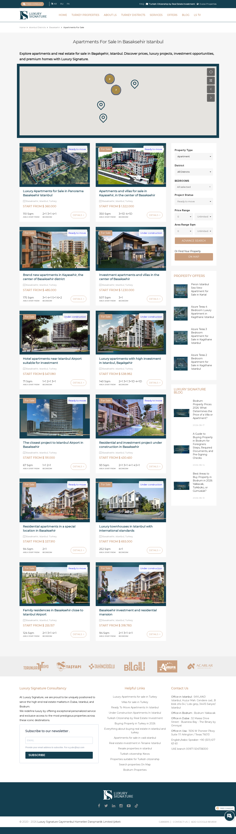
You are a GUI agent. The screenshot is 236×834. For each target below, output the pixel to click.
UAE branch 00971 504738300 (189, 748)
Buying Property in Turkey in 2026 (135, 723)
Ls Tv (197, 15)
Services (156, 15)
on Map (193, 256)
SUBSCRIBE (37, 755)
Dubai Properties (208, 4)
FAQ (141, 4)
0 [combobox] (178, 216)
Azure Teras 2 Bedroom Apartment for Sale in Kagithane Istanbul (201, 361)
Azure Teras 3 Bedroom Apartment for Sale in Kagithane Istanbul (201, 336)
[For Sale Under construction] (131, 248)
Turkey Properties (85, 15)
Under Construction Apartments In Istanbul (135, 712)
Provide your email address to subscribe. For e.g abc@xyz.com (54, 747)
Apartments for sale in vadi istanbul (135, 737)
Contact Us (180, 821)
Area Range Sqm (185, 224)
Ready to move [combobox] (186, 201)
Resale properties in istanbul (135, 748)
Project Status (184, 195)
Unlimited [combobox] (202, 216)
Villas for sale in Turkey (134, 702)
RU (61, 3)
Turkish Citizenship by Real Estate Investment (135, 718)
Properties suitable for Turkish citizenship (134, 759)
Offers (172, 15)
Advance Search (194, 240)
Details (78, 215)
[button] (101, 105)
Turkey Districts (133, 15)
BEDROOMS (182, 180)
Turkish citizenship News (135, 753)
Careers (164, 821)
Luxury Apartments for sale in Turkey (135, 696)
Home (63, 15)
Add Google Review (203, 821)
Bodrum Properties (135, 769)
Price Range (182, 210)
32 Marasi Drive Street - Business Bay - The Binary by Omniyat (193, 722)
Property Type (184, 150)
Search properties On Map (135, 764)
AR (55, 3)
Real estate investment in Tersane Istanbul (135, 743)
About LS (110, 15)
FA (68, 3)
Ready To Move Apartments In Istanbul (135, 707)
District (179, 165)
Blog (185, 15)
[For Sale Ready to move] (55, 164)
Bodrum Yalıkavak (204, 713)
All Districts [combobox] (183, 171)
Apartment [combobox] (183, 156)
